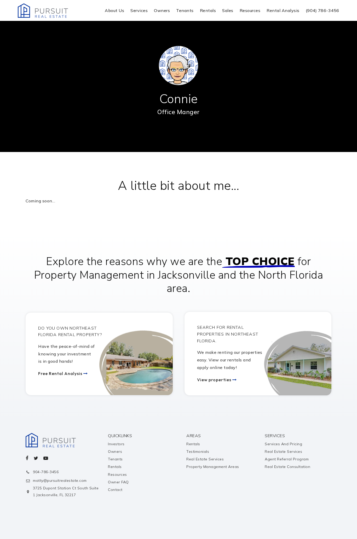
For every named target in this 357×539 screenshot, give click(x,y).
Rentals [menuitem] (208, 10)
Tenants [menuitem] (185, 10)
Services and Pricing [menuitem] (283, 444)
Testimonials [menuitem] (197, 451)
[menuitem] (331, 522)
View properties (214, 379)
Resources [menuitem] (250, 10)
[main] (178, 125)
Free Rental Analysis (60, 373)
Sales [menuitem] (227, 10)
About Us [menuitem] (114, 10)
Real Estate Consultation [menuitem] (287, 466)
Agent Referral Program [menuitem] (287, 459)
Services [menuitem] (139, 10)
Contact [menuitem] (115, 489)
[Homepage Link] (43, 10)
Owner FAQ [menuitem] (118, 482)
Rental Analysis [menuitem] (283, 10)
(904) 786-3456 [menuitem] (322, 10)
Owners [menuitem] (162, 10)
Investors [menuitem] (116, 444)
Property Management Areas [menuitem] (212, 466)
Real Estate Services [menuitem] (205, 459)
